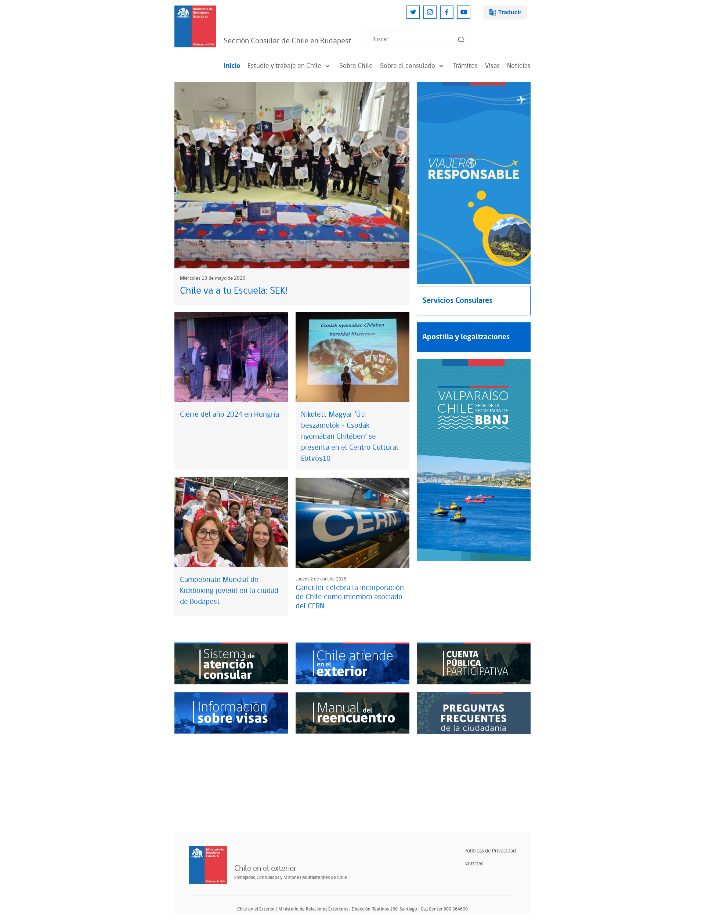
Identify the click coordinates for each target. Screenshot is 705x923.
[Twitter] (413, 12)
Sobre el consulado (407, 66)
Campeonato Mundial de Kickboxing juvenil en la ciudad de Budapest (229, 590)
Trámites (465, 66)
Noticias (519, 66)
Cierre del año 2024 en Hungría (229, 414)
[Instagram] (430, 12)
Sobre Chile (356, 66)
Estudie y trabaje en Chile (284, 66)
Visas (492, 66)
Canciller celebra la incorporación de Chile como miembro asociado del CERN (350, 597)
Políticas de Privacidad (490, 851)
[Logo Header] (195, 26)
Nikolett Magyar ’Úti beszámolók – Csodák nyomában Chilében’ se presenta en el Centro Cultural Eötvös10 (349, 436)
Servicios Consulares (457, 300)
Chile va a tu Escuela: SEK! (234, 290)
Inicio (232, 66)
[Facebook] (446, 12)
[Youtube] (463, 12)
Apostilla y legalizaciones (466, 337)
